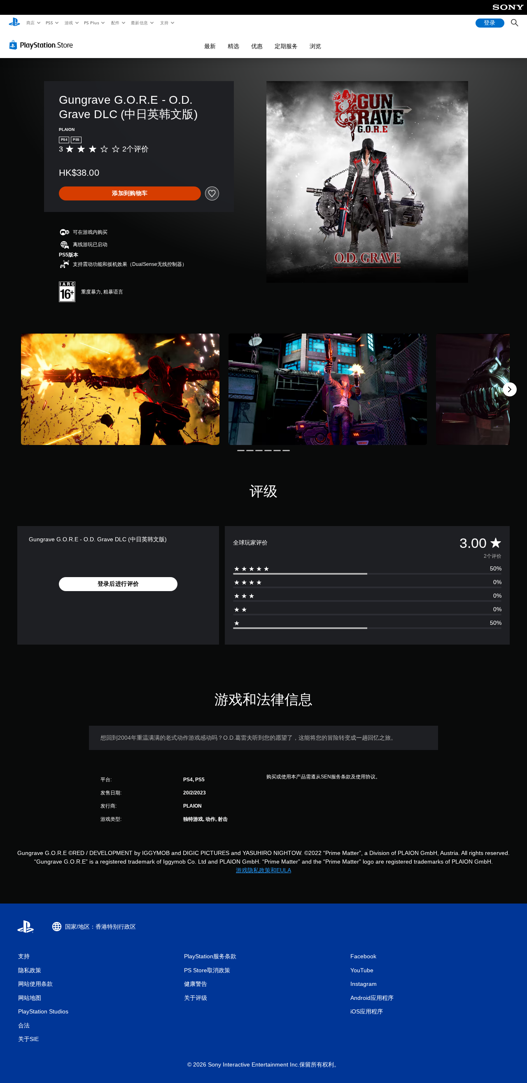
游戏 (68, 23)
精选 (233, 46)
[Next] (510, 389)
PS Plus (92, 23)
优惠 (257, 46)
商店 (30, 23)
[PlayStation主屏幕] (14, 23)
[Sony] (508, 12)
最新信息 (139, 23)
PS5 (50, 23)
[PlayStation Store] (43, 44)
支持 (164, 23)
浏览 (315, 46)
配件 (115, 23)
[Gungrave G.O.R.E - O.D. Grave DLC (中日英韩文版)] (120, 389)
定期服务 (286, 46)
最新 (210, 46)
